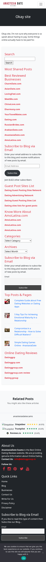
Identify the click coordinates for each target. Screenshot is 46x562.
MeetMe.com (11, 99)
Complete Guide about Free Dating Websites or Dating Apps (27, 303)
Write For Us (8, 498)
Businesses (7, 490)
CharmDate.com (13, 83)
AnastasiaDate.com (15, 135)
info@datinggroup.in (25, 459)
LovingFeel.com (13, 93)
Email (7, 276)
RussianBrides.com (14, 124)
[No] (43, 552)
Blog (4, 485)
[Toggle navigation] (40, 4)
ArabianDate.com (14, 129)
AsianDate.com (12, 88)
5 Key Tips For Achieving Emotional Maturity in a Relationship (26, 317)
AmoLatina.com (13, 140)
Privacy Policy (8, 503)
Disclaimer (7, 507)
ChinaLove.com (12, 104)
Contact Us (7, 494)
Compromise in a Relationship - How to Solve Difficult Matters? (27, 331)
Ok (23, 558)
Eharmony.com (12, 109)
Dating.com (11, 119)
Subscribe (12, 173)
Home (4, 481)
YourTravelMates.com (16, 114)
